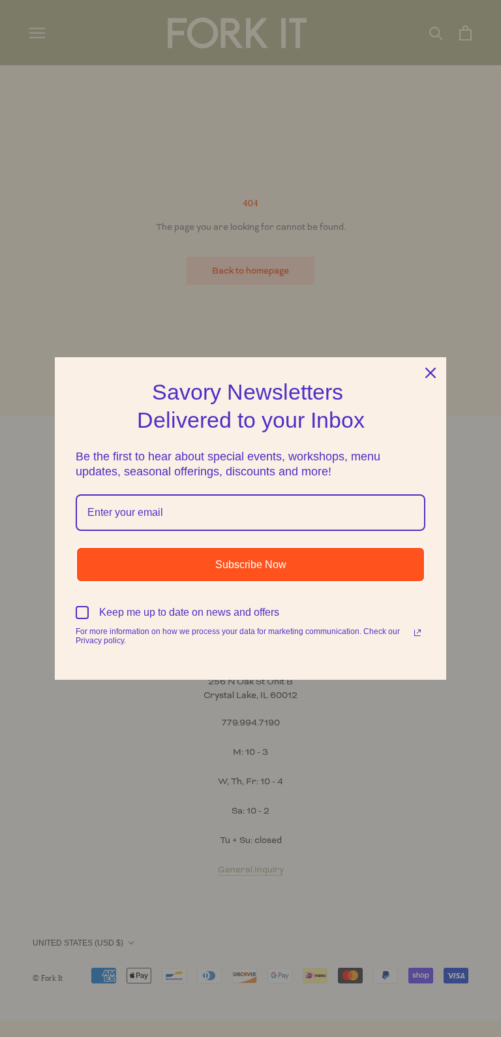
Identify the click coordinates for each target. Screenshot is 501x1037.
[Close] (430, 373)
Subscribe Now (250, 564)
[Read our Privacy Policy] (417, 633)
